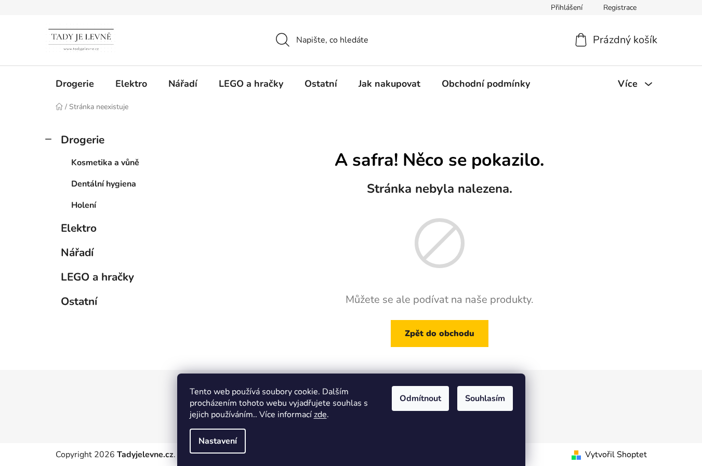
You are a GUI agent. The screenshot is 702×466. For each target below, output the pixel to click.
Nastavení (217, 441)
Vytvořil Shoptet (616, 454)
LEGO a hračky (97, 277)
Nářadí (77, 252)
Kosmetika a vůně (105, 162)
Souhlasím (485, 398)
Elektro (79, 228)
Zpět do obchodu (439, 333)
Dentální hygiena (103, 184)
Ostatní (79, 301)
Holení (83, 205)
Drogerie (82, 139)
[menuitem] (74, 83)
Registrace (620, 7)
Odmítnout (420, 398)
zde (320, 414)
